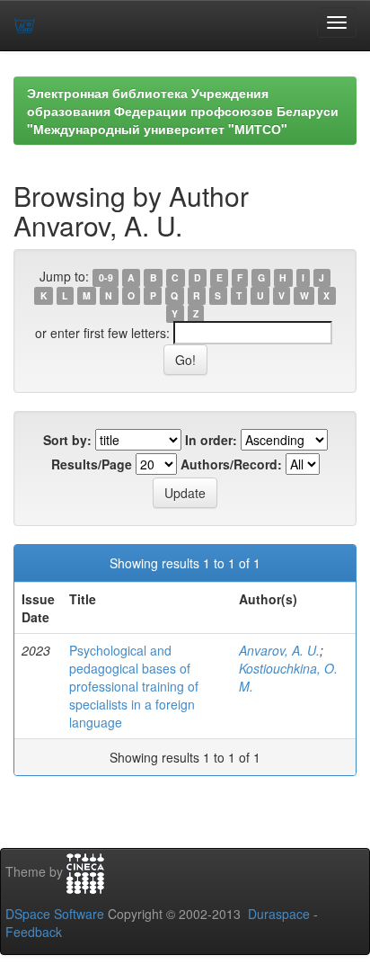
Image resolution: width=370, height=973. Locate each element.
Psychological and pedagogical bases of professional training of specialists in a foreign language (133, 686)
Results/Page (91, 464)
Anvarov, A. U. (279, 650)
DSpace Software (54, 914)
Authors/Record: (231, 464)
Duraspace (279, 914)
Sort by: (67, 440)
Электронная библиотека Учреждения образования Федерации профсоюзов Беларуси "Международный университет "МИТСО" (183, 111)
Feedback (33, 932)
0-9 (106, 277)
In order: (211, 440)
